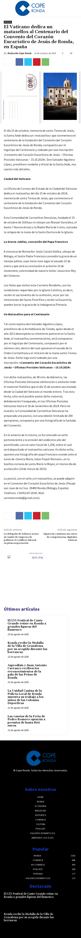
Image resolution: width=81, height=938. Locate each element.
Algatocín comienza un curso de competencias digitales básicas (60, 537)
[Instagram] (40, 778)
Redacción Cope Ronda (19, 53)
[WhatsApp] (45, 62)
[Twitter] (28, 62)
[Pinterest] (36, 62)
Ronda (8, 22)
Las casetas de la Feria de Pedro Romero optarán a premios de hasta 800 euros (26, 721)
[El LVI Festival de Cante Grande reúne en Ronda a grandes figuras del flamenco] (56, 625)
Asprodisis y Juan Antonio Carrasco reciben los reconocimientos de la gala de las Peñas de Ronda (27, 672)
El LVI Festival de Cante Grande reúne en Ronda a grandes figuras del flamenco (27, 625)
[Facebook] (19, 62)
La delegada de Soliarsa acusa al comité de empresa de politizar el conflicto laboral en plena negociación (21, 538)
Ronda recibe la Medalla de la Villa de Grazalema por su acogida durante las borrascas (27, 647)
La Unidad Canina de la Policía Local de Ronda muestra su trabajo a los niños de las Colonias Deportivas (26, 697)
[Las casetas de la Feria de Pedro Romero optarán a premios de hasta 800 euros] (56, 721)
